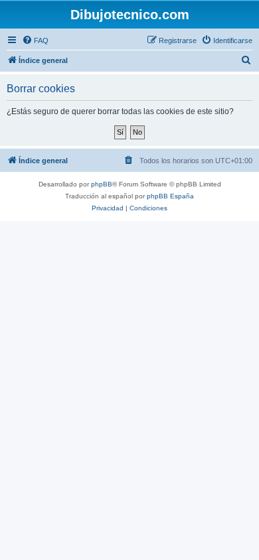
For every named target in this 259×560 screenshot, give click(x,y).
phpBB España (170, 196)
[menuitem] (35, 40)
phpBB (101, 184)
